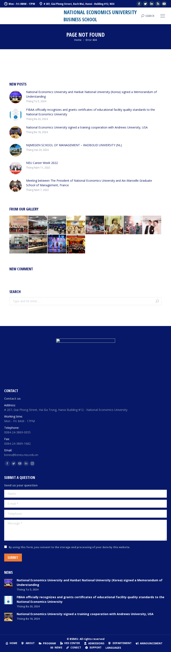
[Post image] (15, 97)
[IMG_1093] (18, 244)
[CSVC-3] (37, 244)
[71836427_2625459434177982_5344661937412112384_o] (95, 225)
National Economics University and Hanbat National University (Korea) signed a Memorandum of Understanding (91, 94)
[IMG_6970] (76, 225)
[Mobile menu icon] (162, 16)
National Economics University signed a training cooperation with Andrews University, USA (87, 127)
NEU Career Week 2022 (42, 163)
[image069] (18, 225)
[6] (37, 225)
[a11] (76, 244)
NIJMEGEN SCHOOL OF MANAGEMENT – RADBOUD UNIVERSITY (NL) (74, 145)
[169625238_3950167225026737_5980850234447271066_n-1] (133, 225)
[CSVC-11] (57, 225)
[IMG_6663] (57, 244)
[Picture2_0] (152, 225)
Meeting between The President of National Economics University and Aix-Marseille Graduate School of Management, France (89, 183)
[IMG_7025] (113, 225)
